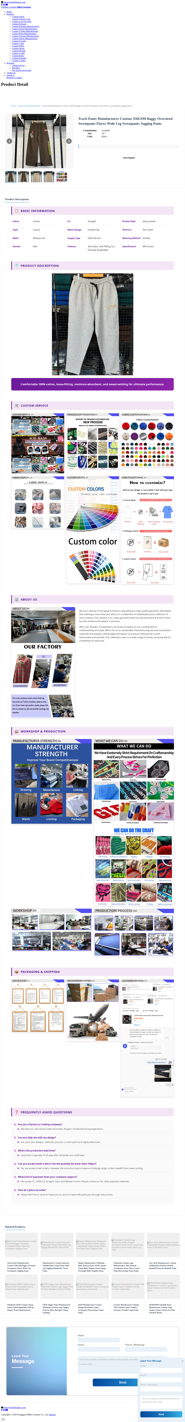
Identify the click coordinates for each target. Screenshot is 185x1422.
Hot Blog (16, 68)
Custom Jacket (18, 48)
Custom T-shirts (18, 60)
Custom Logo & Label (21, 21)
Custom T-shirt (18, 53)
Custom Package (19, 24)
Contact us (11, 73)
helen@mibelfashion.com (15, 2)
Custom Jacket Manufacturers (24, 29)
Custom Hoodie (18, 51)
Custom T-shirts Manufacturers (25, 31)
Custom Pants (18, 56)
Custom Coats (18, 43)
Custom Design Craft (21, 19)
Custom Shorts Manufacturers (24, 38)
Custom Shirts (18, 46)
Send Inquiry (129, 158)
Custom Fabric (18, 16)
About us (10, 75)
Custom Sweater (19, 41)
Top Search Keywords (21, 70)
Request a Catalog (14, 78)
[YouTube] (6, 5)
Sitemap (52, 1414)
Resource (10, 63)
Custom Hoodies (19, 58)
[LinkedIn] (4, 5)
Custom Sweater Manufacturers (25, 36)
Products (10, 14)
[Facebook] (1, 5)
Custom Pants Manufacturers (24, 34)
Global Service (18, 65)
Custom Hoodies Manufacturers (25, 26)
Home (9, 12)
